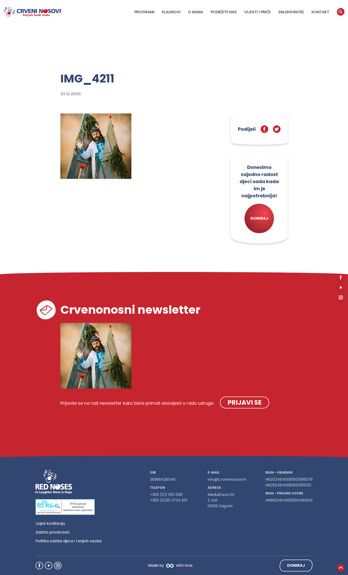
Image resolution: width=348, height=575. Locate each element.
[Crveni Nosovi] (32, 12)
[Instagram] (58, 565)
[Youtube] (48, 565)
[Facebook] (39, 565)
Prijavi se (245, 402)
